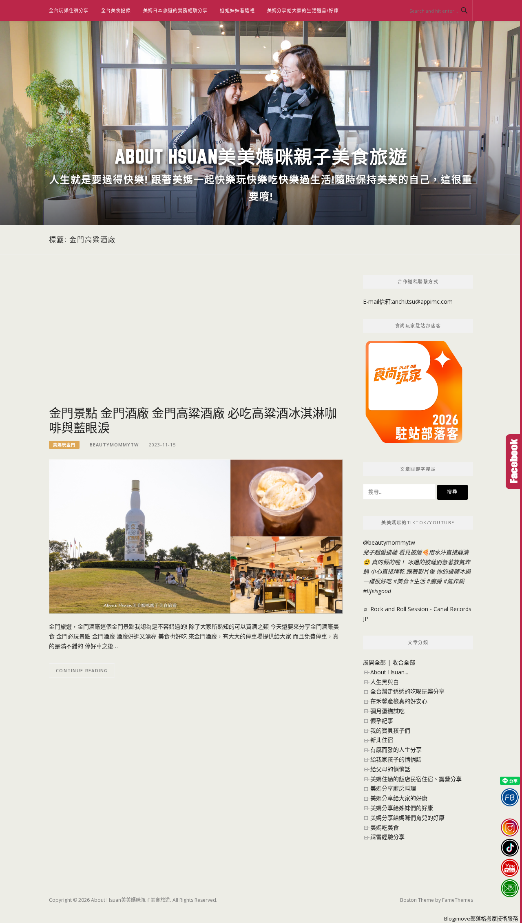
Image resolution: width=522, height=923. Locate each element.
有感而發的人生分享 (396, 749)
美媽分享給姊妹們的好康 (401, 808)
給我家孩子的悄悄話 (396, 759)
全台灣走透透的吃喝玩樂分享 (407, 691)
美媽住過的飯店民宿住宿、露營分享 (416, 779)
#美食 (400, 581)
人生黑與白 (384, 682)
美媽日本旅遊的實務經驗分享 (175, 10)
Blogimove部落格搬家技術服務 (481, 918)
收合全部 (403, 662)
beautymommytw (114, 445)
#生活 (417, 581)
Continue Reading (82, 670)
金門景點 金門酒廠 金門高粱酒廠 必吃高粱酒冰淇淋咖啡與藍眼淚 (193, 419)
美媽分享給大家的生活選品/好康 (303, 10)
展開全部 (374, 662)
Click (514, 461)
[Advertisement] (196, 340)
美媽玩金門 (64, 445)
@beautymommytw (389, 542)
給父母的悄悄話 (390, 769)
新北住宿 (381, 740)
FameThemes (457, 900)
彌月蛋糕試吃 (387, 711)
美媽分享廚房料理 (393, 788)
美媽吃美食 (384, 827)
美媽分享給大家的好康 (398, 798)
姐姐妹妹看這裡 (237, 10)
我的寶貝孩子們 (390, 730)
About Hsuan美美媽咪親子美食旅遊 (261, 156)
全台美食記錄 (116, 10)
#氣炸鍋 (453, 581)
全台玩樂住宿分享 (69, 10)
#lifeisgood (377, 591)
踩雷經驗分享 (387, 837)
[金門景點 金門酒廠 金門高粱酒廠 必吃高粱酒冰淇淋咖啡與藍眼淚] (196, 536)
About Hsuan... (389, 672)
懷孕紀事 (381, 720)
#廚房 (434, 581)
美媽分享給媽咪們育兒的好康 (407, 817)
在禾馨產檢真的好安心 (398, 701)
